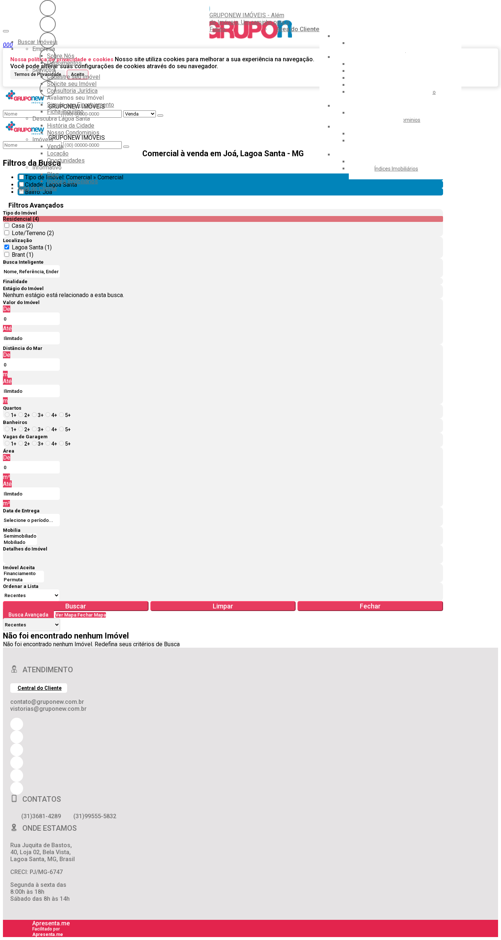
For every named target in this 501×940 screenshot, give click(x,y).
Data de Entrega (21, 510)
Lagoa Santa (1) (32, 247)
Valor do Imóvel (21, 302)
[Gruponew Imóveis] (48, 40)
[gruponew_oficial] (48, 8)
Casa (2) (22, 225)
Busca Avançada (28, 615)
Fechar (370, 606)
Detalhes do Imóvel (25, 549)
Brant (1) (22, 254)
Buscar (75, 606)
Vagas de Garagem (25, 436)
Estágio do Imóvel (23, 288)
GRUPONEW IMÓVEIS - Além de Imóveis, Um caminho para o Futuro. (249, 22)
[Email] (48, 56)
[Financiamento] (23, 574)
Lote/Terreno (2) (33, 233)
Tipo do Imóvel (20, 213)
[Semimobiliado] (20, 536)
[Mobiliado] (20, 543)
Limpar (223, 606)
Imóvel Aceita (19, 567)
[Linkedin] (48, 73)
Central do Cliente (40, 688)
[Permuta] (23, 580)
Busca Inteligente (23, 262)
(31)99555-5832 (94, 816)
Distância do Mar (23, 348)
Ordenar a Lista (21, 586)
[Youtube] (48, 24)
